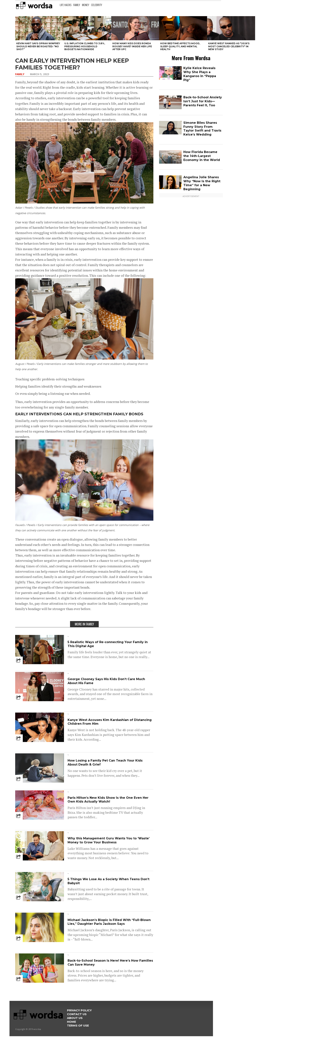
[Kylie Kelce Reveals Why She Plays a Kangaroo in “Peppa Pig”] (170, 78)
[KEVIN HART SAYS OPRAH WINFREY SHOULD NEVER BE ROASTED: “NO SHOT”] (39, 28)
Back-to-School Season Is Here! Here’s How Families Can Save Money (110, 962)
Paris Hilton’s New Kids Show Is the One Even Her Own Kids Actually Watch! (108, 799)
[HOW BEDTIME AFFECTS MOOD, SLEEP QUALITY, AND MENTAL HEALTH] (183, 28)
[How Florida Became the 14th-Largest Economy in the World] (170, 162)
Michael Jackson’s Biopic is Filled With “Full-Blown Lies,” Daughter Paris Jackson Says (109, 922)
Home (71, 1021)
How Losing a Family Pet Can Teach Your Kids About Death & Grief (105, 762)
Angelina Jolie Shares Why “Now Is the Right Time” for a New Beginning (201, 183)
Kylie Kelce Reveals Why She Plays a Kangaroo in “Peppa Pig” (199, 74)
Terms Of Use (78, 1025)
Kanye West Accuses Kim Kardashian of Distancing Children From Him (110, 722)
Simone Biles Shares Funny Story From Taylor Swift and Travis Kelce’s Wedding (202, 128)
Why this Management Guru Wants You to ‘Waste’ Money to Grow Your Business (109, 840)
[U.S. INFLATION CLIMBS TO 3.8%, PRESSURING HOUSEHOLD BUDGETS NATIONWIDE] (87, 28)
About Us (75, 1018)
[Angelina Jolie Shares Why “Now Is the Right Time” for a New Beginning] (170, 188)
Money (85, 5)
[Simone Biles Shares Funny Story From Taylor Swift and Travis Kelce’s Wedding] (170, 133)
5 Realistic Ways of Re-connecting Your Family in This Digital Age (108, 644)
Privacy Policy (79, 1010)
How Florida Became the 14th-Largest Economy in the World (201, 156)
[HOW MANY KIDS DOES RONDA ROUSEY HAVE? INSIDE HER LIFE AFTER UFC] (135, 28)
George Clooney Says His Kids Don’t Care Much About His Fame (106, 681)
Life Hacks (65, 5)
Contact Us (77, 1014)
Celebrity (96, 5)
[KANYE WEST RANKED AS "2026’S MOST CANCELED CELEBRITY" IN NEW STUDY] (231, 28)
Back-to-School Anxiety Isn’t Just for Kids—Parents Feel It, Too (202, 101)
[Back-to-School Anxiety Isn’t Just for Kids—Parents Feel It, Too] (170, 108)
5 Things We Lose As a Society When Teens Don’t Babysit (108, 881)
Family (76, 5)
